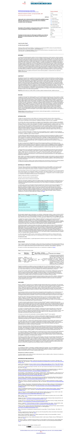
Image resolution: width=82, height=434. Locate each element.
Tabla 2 (54, 247)
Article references (55, 21)
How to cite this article (55, 22)
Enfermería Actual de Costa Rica (26, 10)
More (52, 33)
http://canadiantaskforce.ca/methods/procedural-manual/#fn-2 (34, 401)
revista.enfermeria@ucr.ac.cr (41, 433)
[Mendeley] (51, 33)
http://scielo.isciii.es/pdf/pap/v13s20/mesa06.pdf (26, 407)
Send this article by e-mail (56, 27)
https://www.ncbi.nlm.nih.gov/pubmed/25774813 (55, 381)
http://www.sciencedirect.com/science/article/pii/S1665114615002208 (30, 375)
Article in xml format (55, 19)
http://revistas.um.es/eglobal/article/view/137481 (35, 398)
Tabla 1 (44, 191)
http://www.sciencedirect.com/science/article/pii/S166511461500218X (30, 378)
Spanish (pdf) (54, 18)
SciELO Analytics (55, 14)
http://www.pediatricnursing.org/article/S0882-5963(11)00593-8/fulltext (30, 393)
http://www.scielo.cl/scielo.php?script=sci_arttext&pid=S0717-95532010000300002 (39, 404)
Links (23, 362)
